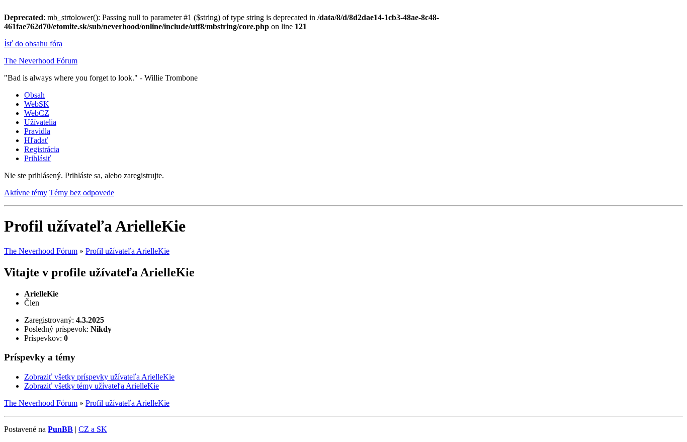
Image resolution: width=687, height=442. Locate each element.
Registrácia (41, 149)
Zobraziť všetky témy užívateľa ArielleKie (91, 386)
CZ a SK (92, 429)
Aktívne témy (25, 192)
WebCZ (36, 113)
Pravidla (37, 131)
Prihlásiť (37, 158)
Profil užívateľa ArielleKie (127, 251)
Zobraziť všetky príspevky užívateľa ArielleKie (99, 377)
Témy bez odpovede (81, 192)
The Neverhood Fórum (40, 60)
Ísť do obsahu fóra (33, 43)
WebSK (36, 104)
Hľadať (36, 140)
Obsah (34, 95)
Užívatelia (40, 122)
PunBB (60, 429)
